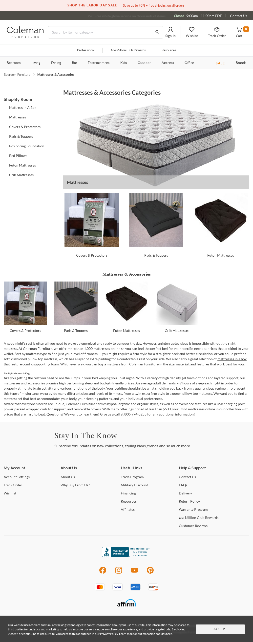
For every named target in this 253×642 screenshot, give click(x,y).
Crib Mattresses (21, 175)
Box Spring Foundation (26, 146)
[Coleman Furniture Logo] (25, 36)
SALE (220, 63)
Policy (189, 501)
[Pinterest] (150, 573)
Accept (220, 629)
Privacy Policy (109, 634)
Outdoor (144, 63)
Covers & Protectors (25, 127)
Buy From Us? (75, 485)
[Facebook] (103, 573)
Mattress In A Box (22, 107)
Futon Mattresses (22, 165)
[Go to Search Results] (157, 32)
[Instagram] (119, 573)
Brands (241, 63)
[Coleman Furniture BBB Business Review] (126, 556)
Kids (123, 63)
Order (13, 485)
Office (189, 63)
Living (36, 63)
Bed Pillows (18, 155)
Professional (85, 50)
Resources (169, 50)
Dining (56, 63)
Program (132, 477)
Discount (134, 485)
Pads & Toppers (21, 136)
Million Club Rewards (128, 50)
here (169, 634)
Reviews (193, 526)
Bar (74, 63)
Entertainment (98, 63)
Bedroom (14, 63)
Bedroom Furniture (17, 74)
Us (68, 477)
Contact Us (238, 16)
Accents (168, 63)
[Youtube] (134, 573)
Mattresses (17, 117)
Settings (17, 477)
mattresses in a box (232, 359)
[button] (170, 32)
